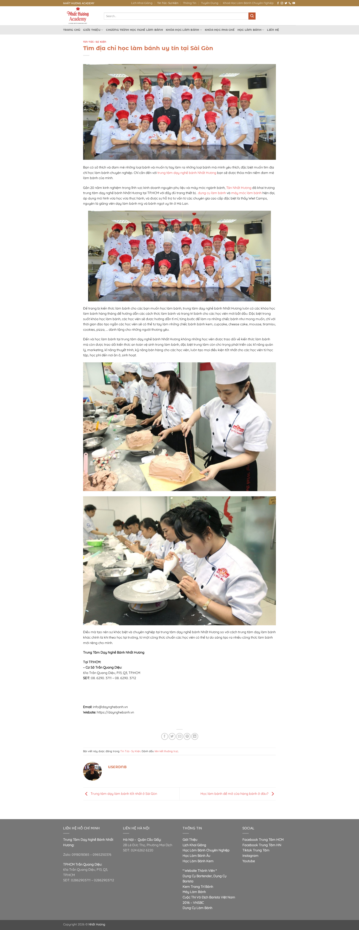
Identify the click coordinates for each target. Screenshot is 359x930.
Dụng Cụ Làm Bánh (197, 908)
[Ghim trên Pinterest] (187, 736)
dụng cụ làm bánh (212, 193)
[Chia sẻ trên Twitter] (172, 736)
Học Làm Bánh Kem (198, 861)
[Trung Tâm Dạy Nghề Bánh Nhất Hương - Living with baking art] (80, 15)
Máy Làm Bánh (194, 892)
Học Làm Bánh (249, 29)
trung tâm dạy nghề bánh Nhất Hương (186, 173)
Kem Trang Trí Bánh (198, 886)
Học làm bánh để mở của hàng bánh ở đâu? (234, 793)
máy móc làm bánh (246, 193)
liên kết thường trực (166, 751)
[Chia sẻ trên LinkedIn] (194, 736)
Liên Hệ (273, 29)
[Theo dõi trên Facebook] (278, 3)
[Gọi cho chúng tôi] (290, 3)
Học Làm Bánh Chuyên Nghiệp (206, 850)
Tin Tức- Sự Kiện (167, 3)
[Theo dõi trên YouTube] (294, 3)
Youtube (248, 861)
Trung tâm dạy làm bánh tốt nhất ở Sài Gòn (123, 793)
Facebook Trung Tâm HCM (263, 839)
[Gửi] (252, 16)
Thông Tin (189, 3)
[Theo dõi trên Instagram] (282, 3)
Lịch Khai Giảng (141, 3)
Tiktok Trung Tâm (255, 850)
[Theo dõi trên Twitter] (286, 3)
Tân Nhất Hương (238, 188)
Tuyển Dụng (209, 3)
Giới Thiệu (91, 29)
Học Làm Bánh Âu (196, 855)
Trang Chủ (71, 29)
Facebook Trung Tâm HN (261, 845)
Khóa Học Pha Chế (220, 29)
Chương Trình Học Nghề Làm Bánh (134, 29)
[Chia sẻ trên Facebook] (164, 736)
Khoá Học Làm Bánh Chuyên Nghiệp (248, 3)
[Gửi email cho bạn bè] (179, 736)
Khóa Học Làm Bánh (182, 29)
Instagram (250, 855)
